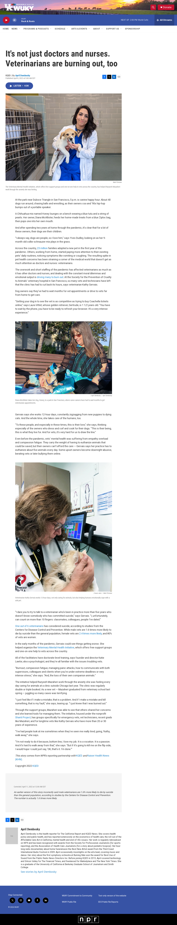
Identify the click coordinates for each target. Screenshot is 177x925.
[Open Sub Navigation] (20, 29)
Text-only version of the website (112, 896)
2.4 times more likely (90, 633)
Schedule (60, 29)
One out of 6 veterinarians (29, 626)
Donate (167, 7)
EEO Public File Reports (108, 902)
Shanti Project (23, 717)
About (96, 29)
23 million (42, 248)
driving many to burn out (50, 277)
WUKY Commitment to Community (77, 896)
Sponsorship (132, 29)
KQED (79, 755)
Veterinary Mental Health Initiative (55, 647)
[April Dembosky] (12, 836)
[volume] (14, 20)
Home (6, 29)
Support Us (112, 29)
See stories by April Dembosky (38, 871)
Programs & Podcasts (36, 29)
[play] (6, 20)
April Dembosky (22, 75)
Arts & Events (79, 29)
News (15, 29)
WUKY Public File (69, 902)
